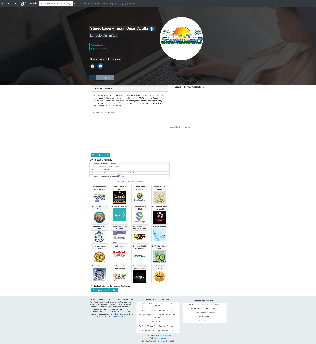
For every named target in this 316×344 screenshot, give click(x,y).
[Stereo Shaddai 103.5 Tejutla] (139, 217)
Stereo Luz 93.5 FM (119, 206)
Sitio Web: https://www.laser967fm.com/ (105, 167)
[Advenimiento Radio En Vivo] (159, 197)
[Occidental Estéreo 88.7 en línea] (119, 237)
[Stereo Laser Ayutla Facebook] (100, 66)
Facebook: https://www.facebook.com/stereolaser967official (113, 173)
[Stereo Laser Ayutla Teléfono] (92, 66)
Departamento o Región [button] (105, 3)
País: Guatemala (97, 45)
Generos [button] (86, 3)
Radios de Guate (9, 3)
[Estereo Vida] (119, 276)
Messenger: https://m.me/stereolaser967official (108, 176)
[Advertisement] (129, 134)
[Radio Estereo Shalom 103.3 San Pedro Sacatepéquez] (159, 234)
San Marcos (109, 113)
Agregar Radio (127, 3)
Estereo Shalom (159, 226)
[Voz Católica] (99, 217)
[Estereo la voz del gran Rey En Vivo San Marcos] (99, 256)
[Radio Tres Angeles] (139, 197)
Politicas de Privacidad (158, 338)
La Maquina (119, 246)
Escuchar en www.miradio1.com (189, 87)
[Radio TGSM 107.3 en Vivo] (139, 256)
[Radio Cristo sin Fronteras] (99, 237)
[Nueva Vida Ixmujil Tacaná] (99, 274)
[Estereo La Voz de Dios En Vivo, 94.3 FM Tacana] (119, 197)
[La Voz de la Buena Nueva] (159, 256)
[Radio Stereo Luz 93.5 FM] (119, 214)
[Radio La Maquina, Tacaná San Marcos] (119, 254)
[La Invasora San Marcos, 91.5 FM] (139, 237)
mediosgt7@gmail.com (163, 335)
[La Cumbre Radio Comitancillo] (159, 217)
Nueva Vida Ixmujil (99, 266)
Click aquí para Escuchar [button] (104, 290)
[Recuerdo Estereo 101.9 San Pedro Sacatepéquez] (99, 197)
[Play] (92, 77)
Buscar (76, 3)
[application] (101, 77)
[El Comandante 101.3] (159, 276)
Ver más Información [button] (100, 155)
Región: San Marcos (99, 49)
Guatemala (31, 3)
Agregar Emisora (119, 316)
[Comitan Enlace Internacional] (139, 276)
